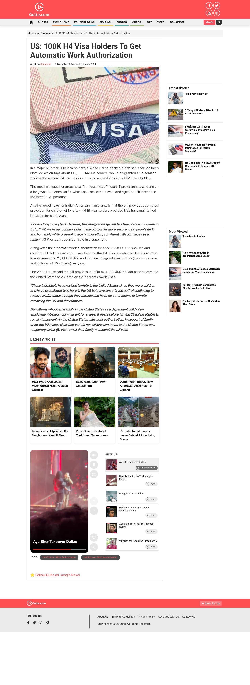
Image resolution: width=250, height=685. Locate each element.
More (160, 22)
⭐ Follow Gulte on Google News (55, 575)
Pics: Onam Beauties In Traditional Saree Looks (196, 254)
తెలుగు (209, 22)
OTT (149, 22)
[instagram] (216, 13)
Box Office (177, 22)
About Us (102, 616)
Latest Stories (179, 88)
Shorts (43, 22)
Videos (136, 22)
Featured (46, 33)
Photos (121, 22)
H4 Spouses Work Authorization (100, 557)
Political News (84, 22)
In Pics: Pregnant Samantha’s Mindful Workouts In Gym (199, 286)
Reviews (105, 22)
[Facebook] (209, 5)
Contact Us (188, 616)
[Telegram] (47, 623)
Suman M (45, 64)
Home (31, 22)
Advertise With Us (168, 616)
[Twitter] (216, 5)
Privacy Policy (146, 616)
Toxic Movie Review (194, 236)
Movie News (61, 22)
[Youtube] (209, 13)
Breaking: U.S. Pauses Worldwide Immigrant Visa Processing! (201, 270)
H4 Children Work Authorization (59, 557)
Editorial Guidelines (123, 616)
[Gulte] (39, 9)
